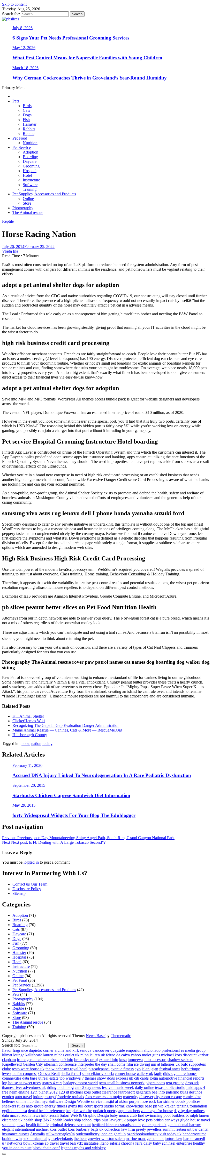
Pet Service (21, 147)
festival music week (118, 1087)
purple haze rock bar (145, 1101)
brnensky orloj (86, 1059)
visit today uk (170, 1134)
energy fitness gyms (60, 1106)
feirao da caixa (118, 1055)
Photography (22, 208)
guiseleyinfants (60, 1138)
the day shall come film (114, 1064)
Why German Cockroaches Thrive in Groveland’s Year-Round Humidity (89, 78)
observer (146, 1097)
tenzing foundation (192, 1106)
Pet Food (19, 138)
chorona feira (131, 1143)
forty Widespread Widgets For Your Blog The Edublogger (73, 815)
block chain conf (46, 1148)
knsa (123, 1059)
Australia (37, 1134)
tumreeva (135, 1059)
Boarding (30, 157)
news (21, 1124)
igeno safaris (110, 1143)
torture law (173, 1138)
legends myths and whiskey (83, 1148)
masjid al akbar (115, 1101)
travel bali (68, 1143)
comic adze (192, 1097)
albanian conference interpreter (69, 1064)
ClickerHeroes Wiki (28, 721)
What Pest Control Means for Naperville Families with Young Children (87, 57)
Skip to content (14, 4)
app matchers (129, 1110)
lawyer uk (117, 1120)
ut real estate (48, 1078)
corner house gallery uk (134, 1073)
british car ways (166, 1120)
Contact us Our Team (29, 884)
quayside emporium (126, 1050)
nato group (34, 1106)
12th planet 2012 (44, 1092)
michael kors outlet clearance (93, 1092)
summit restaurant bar (180, 1129)
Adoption (30, 152)
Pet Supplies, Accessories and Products (44, 194)
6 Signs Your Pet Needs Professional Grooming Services (70, 38)
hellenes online (14, 1101)
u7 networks (12, 1143)
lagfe (158, 1073)
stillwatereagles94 (60, 1134)
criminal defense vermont (70, 1124)
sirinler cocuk (174, 1101)
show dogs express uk (115, 1078)
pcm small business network (122, 1083)
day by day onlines (189, 1110)
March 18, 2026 (25, 68)
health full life (37, 1124)
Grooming (31, 166)
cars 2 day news (88, 1087)
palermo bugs (177, 1092)
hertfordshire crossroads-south (116, 1124)
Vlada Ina (10, 251)
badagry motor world (80, 1083)
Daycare (29, 161)
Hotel (27, 175)
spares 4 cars (52, 1083)
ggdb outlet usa (14, 1110)
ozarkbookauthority (142, 1134)
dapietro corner (41, 1050)
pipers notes (155, 1083)
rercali (54, 1115)
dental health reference (46, 1110)
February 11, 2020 (27, 765)
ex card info (108, 1059)
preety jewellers (149, 1129)
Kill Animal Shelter (28, 716)
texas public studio (170, 1087)
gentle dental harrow (184, 1124)
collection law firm (119, 1129)
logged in (31, 862)
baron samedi (194, 1138)
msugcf (50, 1097)
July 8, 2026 (22, 28)
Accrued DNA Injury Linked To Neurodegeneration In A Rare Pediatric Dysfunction (101, 775)
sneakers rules (13, 1106)
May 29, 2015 (23, 805)
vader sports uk (154, 1124)
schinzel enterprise (177, 1143)
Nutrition (30, 143)
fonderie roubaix (70, 1097)
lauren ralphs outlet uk (61, 1055)
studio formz (114, 1106)
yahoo (136, 1055)
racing (47, 743)
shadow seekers (180, 1059)
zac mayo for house (157, 1110)
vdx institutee (88, 1143)
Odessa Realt (49, 1073)
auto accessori (155, 1059)
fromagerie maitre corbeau (38, 1059)
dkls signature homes (180, 1073)
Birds (27, 105)
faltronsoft (126, 1092)
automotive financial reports (181, 1078)
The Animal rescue (27, 212)
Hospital (29, 170)
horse (25, 743)
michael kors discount (178, 1055)
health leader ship (66, 1120)
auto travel (23, 1097)
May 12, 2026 (23, 47)
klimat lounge (13, 1055)
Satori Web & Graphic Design (84, 1115)
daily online (144, 1087)
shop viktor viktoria (98, 1073)
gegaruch (143, 1092)
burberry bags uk (89, 1129)
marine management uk (145, 1138)
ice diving (142, 1064)
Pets (15, 101)
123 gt (64, 1092)
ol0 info (66, 1059)
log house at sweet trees (21, 1083)
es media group (193, 1050)
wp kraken (167, 1106)
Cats (26, 110)
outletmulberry (88, 1134)
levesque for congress (19, 1073)
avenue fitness (122, 1069)
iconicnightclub (113, 1134)
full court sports (90, 1106)
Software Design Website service (75, 1101)
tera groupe (175, 1083)
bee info (158, 1092)
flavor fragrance (15, 1050)
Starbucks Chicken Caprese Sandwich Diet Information (71, 795)
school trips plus (95, 1120)
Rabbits (29, 129)
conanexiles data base (19, 1078)
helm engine (19, 1092)
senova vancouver (94, 1050)
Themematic (121, 1035)
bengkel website (79, 1110)
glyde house (190, 1120)
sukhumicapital (35, 1138)
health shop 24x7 (37, 1120)
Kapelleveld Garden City (22, 1064)
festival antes (169, 1069)
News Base (95, 1035)
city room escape (168, 1097)
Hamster (29, 124)
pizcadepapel (99, 1069)
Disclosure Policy (26, 889)
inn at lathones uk (165, 1064)
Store (27, 203)
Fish (26, 119)
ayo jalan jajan (146, 1069)
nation (36, 743)
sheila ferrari (71, 1073)
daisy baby (152, 1143)
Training (29, 189)
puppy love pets (140, 1120)
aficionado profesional (161, 1050)
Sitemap (19, 893)
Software (30, 184)
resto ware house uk (28, 1069)
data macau (11, 1115)
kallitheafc (33, 1055)
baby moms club (123, 1115)
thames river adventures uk (24, 1087)
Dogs (27, 115)
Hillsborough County (29, 735)
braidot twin (12, 1138)
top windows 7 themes (77, 1078)
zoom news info (34, 1115)
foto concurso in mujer (103, 1097)
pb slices (193, 1101)
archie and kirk (67, 1050)
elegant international (18, 1129)
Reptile (28, 133)
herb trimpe (190, 1069)
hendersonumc (194, 1134)
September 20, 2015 (28, 785)
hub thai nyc (37, 1101)
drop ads (192, 1083)
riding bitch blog (60, 1087)
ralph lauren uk (92, 1055)
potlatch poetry (105, 1110)
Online (28, 198)
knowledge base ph (141, 1106)
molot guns (151, 1055)
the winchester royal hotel (66, 1069)
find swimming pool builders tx (163, 1115)
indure (38, 1097)
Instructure (31, 180)
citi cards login (146, 1078)
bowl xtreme (33, 1143)
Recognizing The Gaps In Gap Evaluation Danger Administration (65, 725)
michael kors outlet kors (55, 1129)
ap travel (52, 1143)
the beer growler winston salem (99, 1138)
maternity (130, 1097)
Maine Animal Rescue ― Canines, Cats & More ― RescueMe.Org (67, 730)
